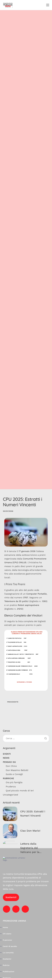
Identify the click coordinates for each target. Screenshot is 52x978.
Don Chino (11, 766)
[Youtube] (15, 909)
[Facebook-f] (6, 909)
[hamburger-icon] (47, 5)
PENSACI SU (9, 762)
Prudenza (11, 786)
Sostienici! (10, 897)
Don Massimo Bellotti (17, 770)
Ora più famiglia (14, 782)
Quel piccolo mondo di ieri (20, 790)
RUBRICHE (8, 778)
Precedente (12, 702)
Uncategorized (10, 794)
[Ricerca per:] (26, 738)
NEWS (6, 758)
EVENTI (7, 754)
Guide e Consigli (14, 774)
